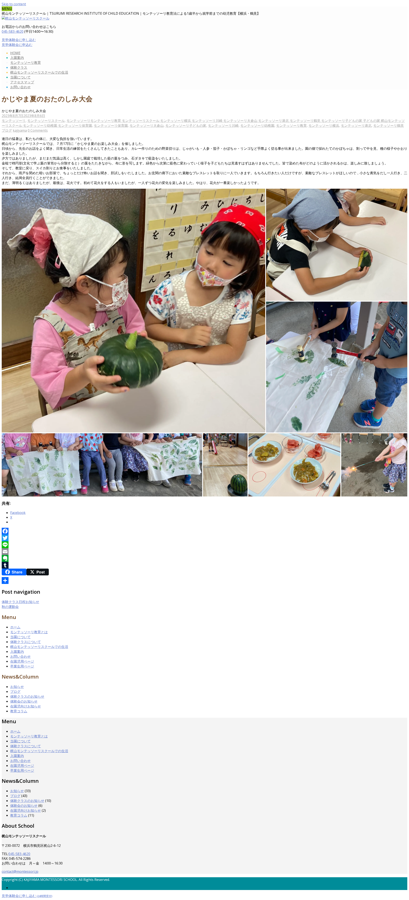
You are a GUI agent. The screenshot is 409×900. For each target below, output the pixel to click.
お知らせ (17, 686)
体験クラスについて (25, 641)
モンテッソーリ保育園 (111, 125)
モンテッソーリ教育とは (29, 632)
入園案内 (17, 57)
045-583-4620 (12, 31)
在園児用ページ (22, 661)
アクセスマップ (22, 82)
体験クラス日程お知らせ (20, 601)
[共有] (204, 580)
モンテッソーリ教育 (25, 62)
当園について (20, 77)
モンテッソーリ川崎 (223, 125)
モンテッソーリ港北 (356, 125)
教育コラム (18, 711)
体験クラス (18, 67)
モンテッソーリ (14, 120)
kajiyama (20, 130)
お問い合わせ (20, 87)
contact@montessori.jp (20, 871)
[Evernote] (204, 558)
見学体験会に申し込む (19, 39)
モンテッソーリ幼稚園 (257, 125)
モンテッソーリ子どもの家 (185, 125)
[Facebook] (204, 531)
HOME (15, 53)
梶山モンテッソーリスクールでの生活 (39, 72)
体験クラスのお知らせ (27, 696)
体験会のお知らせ (23, 701)
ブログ (7, 130)
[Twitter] (204, 538)
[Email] (204, 551)
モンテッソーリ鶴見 (388, 125)
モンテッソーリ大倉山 (147, 125)
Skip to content (14, 4)
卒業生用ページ (22, 666)
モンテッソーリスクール (46, 120)
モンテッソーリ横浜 (323, 125)
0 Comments (38, 130)
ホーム (15, 627)
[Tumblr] (204, 565)
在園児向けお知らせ (25, 706)
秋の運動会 (10, 606)
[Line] (204, 544)
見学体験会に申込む (17, 44)
